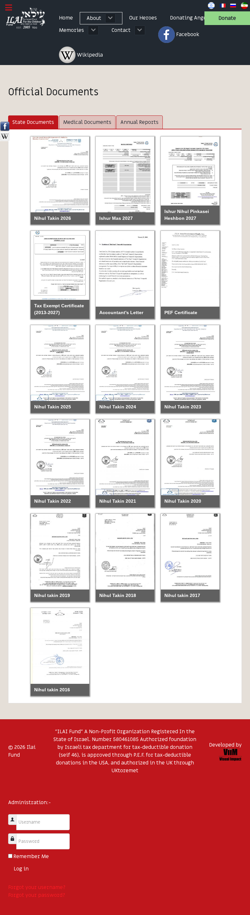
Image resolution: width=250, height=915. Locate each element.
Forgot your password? (36, 895)
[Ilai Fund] (26, 18)
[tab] (33, 122)
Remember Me (31, 856)
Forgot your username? (36, 887)
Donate (227, 18)
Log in (21, 868)
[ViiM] (230, 754)
